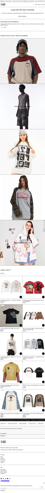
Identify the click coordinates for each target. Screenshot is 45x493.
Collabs (2, 462)
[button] (39, 4)
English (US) (3, 423)
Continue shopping (22, 16)
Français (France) (32, 423)
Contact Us (2, 459)
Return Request (3, 472)
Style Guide (2, 469)
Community (2, 460)
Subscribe (2, 435)
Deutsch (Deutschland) (12, 423)
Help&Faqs (2, 473)
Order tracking (3, 470)
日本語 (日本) (40, 423)
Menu (36, 4)
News (1, 456)
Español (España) (23, 423)
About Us (2, 458)
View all (2, 273)
